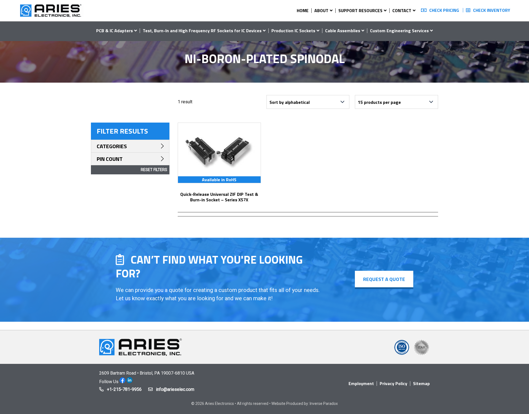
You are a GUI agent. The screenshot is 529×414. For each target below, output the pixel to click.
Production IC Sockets (293, 30)
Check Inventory (491, 10)
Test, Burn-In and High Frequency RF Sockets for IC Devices (202, 30)
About (321, 10)
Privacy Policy (393, 383)
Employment (361, 383)
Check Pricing (444, 10)
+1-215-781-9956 (124, 389)
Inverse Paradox (324, 403)
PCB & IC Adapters (114, 30)
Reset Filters (154, 169)
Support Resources (360, 10)
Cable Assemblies (342, 30)
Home (303, 10)
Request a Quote (384, 279)
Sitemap (421, 383)
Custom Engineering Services (399, 30)
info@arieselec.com (175, 389)
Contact (401, 10)
